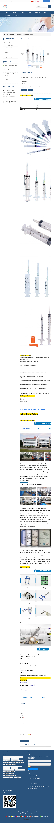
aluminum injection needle (18, 762)
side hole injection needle (8, 762)
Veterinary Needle (8, 42)
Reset (34, 741)
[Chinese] (33, 1)
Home (6, 12)
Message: (22, 723)
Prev (22, 54)
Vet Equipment (7, 54)
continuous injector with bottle (9, 771)
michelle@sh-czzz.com (11, 98)
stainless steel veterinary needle (16, 760)
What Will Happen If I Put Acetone (9, 74)
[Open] (52, 19)
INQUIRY (24, 90)
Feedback (7, 15)
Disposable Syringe (29, 34)
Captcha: (29, 762)
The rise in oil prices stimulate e (10, 82)
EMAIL (30, 90)
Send (25, 741)
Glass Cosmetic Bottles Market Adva (10, 66)
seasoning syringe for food (8, 777)
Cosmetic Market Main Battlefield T (9, 70)
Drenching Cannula (8, 45)
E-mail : (22, 717)
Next (48, 54)
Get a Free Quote (47, 1)
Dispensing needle (8, 50)
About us (14, 12)
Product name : (24, 707)
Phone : (22, 713)
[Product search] (49, 6)
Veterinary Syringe (20, 34)
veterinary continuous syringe (9, 769)
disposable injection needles (9, 773)
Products (22, 12)
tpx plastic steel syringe (17, 766)
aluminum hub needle (15, 758)
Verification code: (24, 734)
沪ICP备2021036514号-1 (27, 819)
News (29, 12)
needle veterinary (7, 760)
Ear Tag (6, 52)
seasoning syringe (17, 777)
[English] (39, 1)
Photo (45, 12)
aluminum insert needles (8, 766)
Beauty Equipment (8, 57)
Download (37, 12)
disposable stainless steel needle (10, 775)
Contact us (16, 15)
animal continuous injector (20, 769)
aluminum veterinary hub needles (10, 764)
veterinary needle (7, 758)
